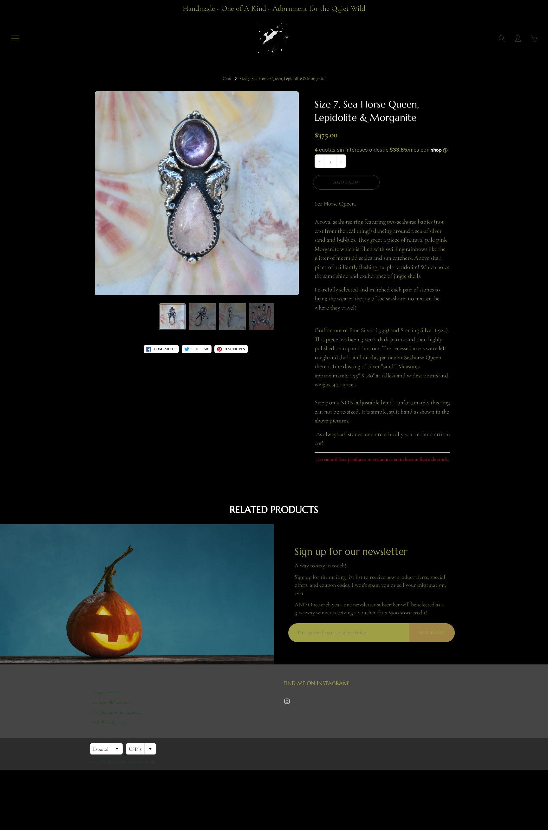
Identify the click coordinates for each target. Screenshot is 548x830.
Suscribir (431, 632)
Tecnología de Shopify (138, 761)
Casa (227, 78)
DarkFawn (110, 761)
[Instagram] (286, 701)
